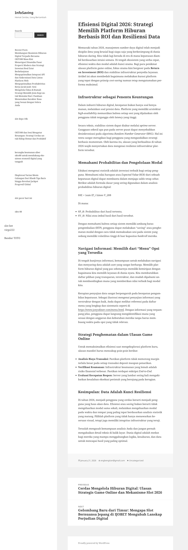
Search (18, 30)
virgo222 (9, 230)
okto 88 (18, 211)
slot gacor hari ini (23, 198)
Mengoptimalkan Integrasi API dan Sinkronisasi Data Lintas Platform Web (30, 77)
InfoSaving (24, 12)
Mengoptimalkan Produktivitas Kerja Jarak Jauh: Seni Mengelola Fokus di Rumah (30, 86)
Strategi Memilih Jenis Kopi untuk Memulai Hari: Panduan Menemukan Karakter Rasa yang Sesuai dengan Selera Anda (30, 99)
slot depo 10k (21, 118)
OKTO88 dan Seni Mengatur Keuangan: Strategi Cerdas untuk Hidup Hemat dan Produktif (30, 135)
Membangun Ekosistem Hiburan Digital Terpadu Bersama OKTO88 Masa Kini (30, 56)
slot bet (8, 225)
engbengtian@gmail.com (113, 460)
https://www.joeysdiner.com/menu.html (101, 309)
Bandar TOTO (12, 238)
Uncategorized (136, 460)
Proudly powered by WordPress (93, 543)
